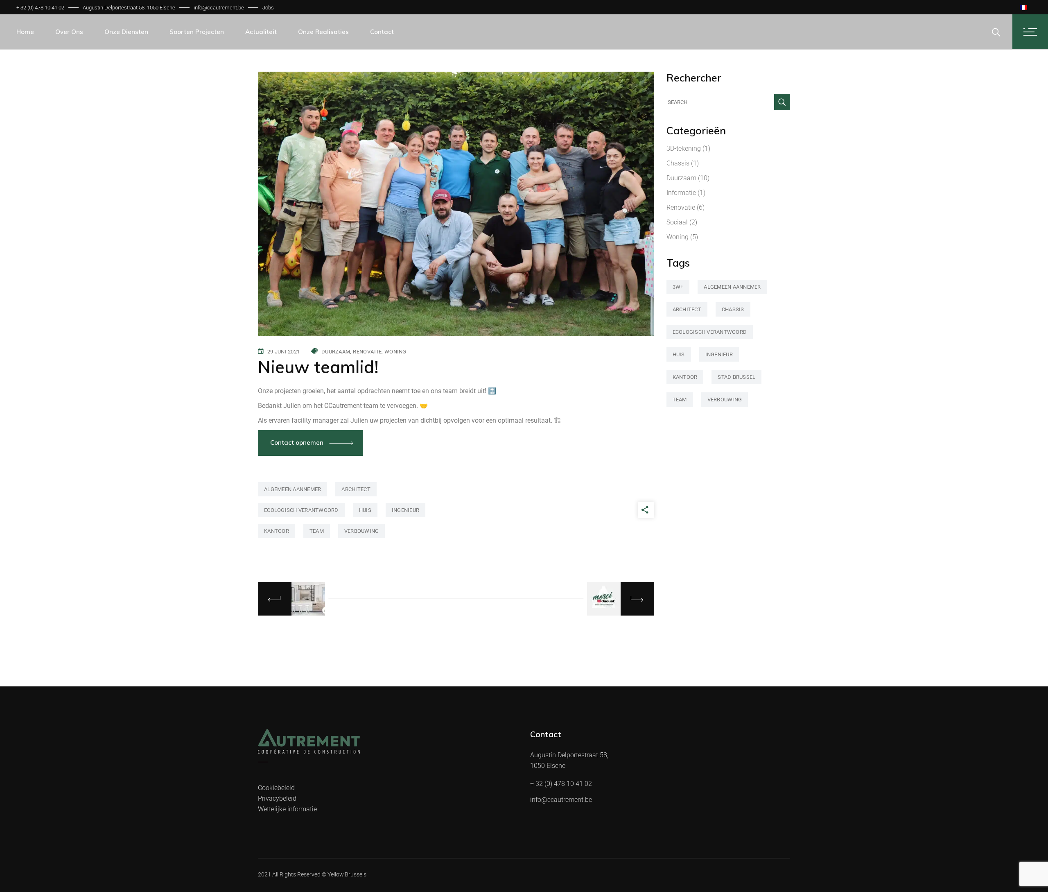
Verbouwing (361, 531)
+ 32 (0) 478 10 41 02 (40, 8)
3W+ (678, 287)
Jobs (268, 8)
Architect (355, 489)
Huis (365, 510)
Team (316, 531)
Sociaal (677, 222)
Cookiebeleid (276, 788)
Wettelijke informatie (287, 809)
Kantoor (276, 531)
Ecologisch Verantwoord (301, 510)
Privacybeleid (277, 798)
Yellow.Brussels (347, 874)
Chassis (677, 163)
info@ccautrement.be (219, 8)
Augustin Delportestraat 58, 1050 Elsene (129, 8)
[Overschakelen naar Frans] (1023, 8)
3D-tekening (683, 148)
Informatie (681, 193)
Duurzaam (335, 352)
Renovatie (367, 352)
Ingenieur (405, 510)
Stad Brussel (736, 377)
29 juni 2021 (283, 352)
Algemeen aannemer (292, 489)
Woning (395, 352)
